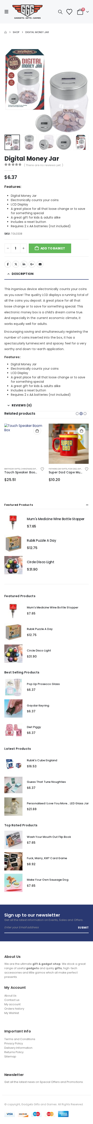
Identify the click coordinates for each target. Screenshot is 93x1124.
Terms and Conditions (19, 1039)
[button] (7, 11)
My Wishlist (11, 1013)
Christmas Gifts (29, 468)
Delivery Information (18, 1048)
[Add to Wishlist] (42, 469)
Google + (32, 264)
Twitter (15, 264)
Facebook (7, 264)
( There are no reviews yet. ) (43, 165)
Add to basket (52, 248)
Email (40, 264)
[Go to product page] (24, 444)
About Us (10, 995)
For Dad (72, 468)
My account (12, 1004)
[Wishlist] (69, 12)
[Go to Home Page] (5, 32)
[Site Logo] (27, 11)
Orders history (14, 1008)
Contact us (11, 1000)
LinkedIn (24, 264)
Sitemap (10, 1056)
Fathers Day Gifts (58, 468)
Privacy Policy (13, 1043)
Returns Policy (14, 1052)
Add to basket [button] (37, 431)
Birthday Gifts (12, 468)
